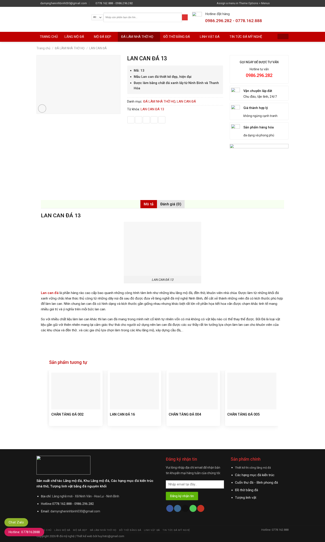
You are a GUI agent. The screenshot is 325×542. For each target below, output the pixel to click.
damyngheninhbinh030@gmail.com (75, 511)
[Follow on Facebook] (274, 3)
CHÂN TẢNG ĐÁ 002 (67, 414)
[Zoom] (42, 108)
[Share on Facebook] (130, 119)
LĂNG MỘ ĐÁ (74, 37)
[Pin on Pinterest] (154, 119)
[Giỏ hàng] (283, 36)
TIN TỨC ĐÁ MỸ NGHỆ (245, 37)
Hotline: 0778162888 (24, 532)
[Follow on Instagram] (278, 3)
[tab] (148, 204)
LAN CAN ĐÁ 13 (152, 109)
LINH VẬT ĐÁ (210, 37)
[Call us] (193, 508)
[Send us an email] (286, 3)
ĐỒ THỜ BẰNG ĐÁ (176, 37)
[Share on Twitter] (138, 119)
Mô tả (149, 204)
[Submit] (185, 17)
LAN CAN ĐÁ (98, 48)
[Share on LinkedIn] (161, 119)
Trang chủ (43, 48)
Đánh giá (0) (170, 204)
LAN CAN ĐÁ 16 (122, 414)
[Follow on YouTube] (200, 508)
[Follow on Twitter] (282, 3)
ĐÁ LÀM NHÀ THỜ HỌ (137, 37)
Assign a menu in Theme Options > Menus (243, 3)
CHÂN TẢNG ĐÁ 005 (243, 414)
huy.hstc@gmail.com (110, 536)
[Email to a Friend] (146, 119)
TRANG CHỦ (49, 37)
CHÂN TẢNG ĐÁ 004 (185, 414)
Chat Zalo (16, 522)
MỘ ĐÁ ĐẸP (102, 37)
